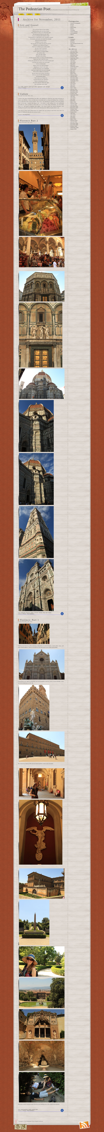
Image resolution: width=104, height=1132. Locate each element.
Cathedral (23, 612)
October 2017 (73, 53)
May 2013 (72, 70)
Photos (24, 613)
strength (48, 86)
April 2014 (72, 65)
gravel (30, 86)
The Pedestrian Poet (34, 9)
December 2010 (74, 106)
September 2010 (74, 110)
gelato (32, 612)
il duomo (36, 612)
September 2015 (74, 58)
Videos (72, 34)
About (29, 14)
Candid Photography (75, 23)
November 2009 (74, 124)
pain (44, 86)
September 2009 (74, 127)
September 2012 (74, 80)
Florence (28, 612)
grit (33, 86)
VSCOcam (72, 46)
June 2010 (73, 114)
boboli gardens (24, 1109)
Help (37, 14)
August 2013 (73, 68)
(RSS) (79, 1122)
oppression (40, 86)
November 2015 (74, 55)
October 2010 (73, 109)
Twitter (71, 44)
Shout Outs (73, 27)
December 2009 (74, 123)
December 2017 (74, 52)
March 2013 (73, 73)
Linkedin (72, 40)
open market (48, 612)
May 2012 (72, 85)
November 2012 (74, 79)
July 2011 (72, 96)
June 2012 (73, 83)
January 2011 (73, 104)
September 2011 (74, 95)
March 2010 (73, 119)
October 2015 (73, 56)
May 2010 (72, 116)
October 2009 (73, 126)
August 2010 (73, 112)
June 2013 (73, 69)
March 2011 (73, 102)
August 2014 (73, 59)
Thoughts (72, 30)
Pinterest (72, 42)
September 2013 (74, 66)
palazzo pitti (35, 1109)
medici (29, 1109)
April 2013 (72, 72)
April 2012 (72, 86)
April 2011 (72, 100)
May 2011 (72, 99)
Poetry (24, 87)
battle (22, 86)
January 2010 (73, 121)
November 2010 (74, 107)
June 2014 (73, 62)
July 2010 (72, 113)
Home (21, 14)
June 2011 (72, 97)
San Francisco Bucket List (76, 43)
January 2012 (73, 89)
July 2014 (72, 60)
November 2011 (74, 92)
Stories (72, 28)
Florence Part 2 (29, 120)
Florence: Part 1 (29, 620)
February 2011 (73, 103)
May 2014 (72, 63)
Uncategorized (26, 114)
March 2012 (73, 87)
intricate (40, 612)
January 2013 (73, 76)
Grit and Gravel (29, 25)
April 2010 (72, 117)
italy (44, 612)
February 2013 (73, 75)
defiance (26, 86)
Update (24, 94)
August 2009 (73, 129)
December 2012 (74, 77)
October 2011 (73, 93)
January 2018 (73, 51)
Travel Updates (30, 613)
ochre (35, 86)
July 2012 (72, 82)
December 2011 (74, 90)
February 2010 (73, 120)
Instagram (72, 39)
